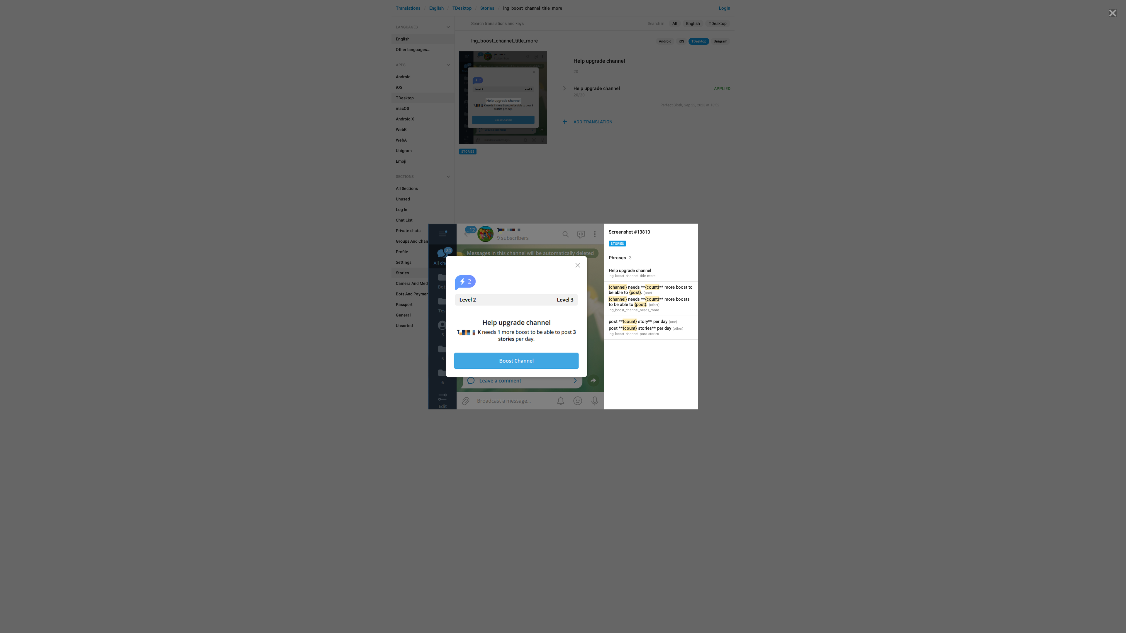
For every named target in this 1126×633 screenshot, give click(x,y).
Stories (617, 244)
